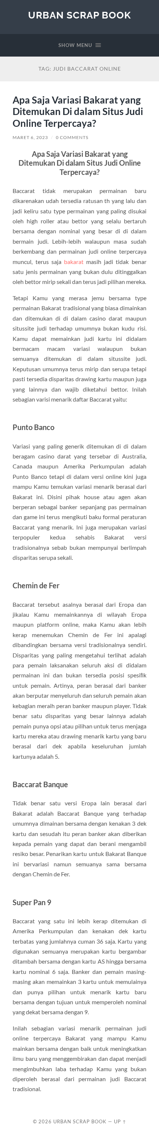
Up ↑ (120, 1121)
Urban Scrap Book (79, 15)
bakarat (74, 261)
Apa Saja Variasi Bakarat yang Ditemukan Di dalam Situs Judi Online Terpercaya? (78, 111)
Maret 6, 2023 (30, 137)
